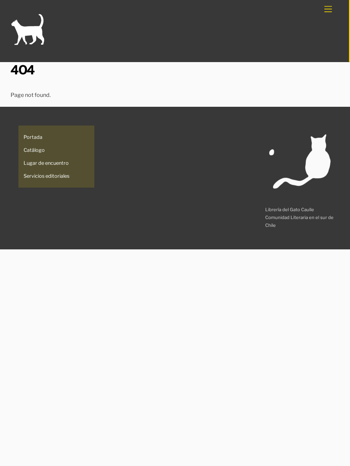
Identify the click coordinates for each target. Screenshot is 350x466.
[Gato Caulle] (28, 44)
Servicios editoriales (46, 176)
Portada (33, 137)
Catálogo (34, 150)
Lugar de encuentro (46, 163)
